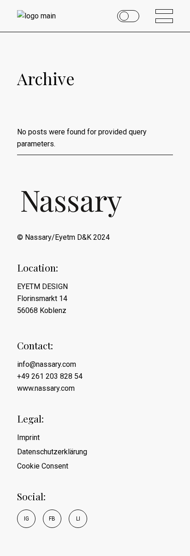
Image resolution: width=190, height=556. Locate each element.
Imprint (28, 437)
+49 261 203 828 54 (50, 376)
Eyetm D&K (73, 237)
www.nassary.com (46, 388)
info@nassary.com (46, 364)
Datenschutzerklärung (52, 451)
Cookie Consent (42, 466)
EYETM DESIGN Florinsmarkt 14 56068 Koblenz (42, 298)
